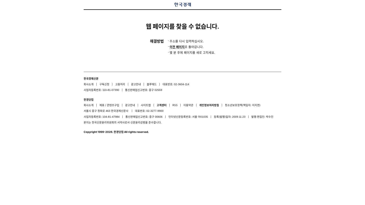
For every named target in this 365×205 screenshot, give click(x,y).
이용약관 (188, 105)
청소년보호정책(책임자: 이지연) (242, 105)
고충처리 (120, 84)
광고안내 (136, 84)
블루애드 (152, 84)
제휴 (101, 105)
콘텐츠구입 (113, 105)
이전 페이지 (177, 47)
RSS (175, 105)
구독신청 (104, 84)
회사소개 (89, 84)
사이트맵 (146, 105)
